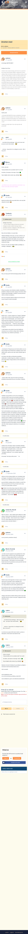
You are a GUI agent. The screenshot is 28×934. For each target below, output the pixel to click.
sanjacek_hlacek (11, 510)
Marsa (8, 162)
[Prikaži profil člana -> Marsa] (3, 163)
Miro (7, 310)
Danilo (7, 195)
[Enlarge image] (16, 144)
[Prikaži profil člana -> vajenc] (3, 611)
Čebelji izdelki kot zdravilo (13, 47)
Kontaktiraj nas (19, 932)
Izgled (11, 932)
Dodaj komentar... (8, 702)
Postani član (17, 758)
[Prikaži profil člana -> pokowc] (3, 59)
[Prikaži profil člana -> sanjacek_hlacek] (3, 510)
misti (7, 137)
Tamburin (9, 213)
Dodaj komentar (14, 52)
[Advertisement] (14, 24)
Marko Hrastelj (10, 549)
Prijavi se (6, 758)
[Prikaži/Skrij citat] (4, 219)
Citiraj (6, 94)
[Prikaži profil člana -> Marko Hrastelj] (3, 549)
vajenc (8, 610)
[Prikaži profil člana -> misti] (3, 138)
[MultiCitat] (3, 94)
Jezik (6, 932)
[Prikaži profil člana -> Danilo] (3, 196)
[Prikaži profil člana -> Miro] (3, 311)
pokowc (6, 46)
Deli (7, 708)
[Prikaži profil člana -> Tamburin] (3, 214)
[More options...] (24, 59)
